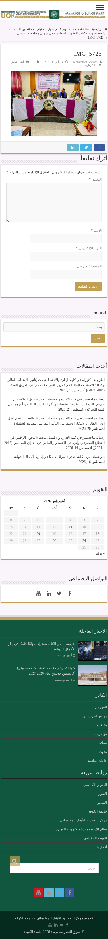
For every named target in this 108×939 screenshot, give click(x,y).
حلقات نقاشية (97, 761)
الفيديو (102, 803)
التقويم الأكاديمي (95, 785)
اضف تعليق (17, 61)
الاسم (96, 231)
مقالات (102, 725)
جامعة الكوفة (97, 811)
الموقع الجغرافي (95, 838)
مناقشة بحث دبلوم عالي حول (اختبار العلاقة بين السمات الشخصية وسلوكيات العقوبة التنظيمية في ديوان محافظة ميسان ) (58, 33)
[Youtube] (38, 593)
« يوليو (100, 553)
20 (38, 534)
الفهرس (101, 707)
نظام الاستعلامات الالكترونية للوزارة (81, 829)
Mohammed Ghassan (85, 61)
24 (84, 541)
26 (54, 541)
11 (70, 527)
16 (97, 534)
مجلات (102, 743)
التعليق (95, 179)
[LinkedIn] (49, 593)
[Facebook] (69, 593)
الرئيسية (97, 29)
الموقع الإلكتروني (89, 266)
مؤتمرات (100, 734)
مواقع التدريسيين (95, 716)
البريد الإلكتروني (89, 248)
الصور (102, 794)
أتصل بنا (101, 847)
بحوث (103, 752)
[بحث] (15, 861)
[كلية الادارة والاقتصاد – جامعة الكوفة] (54, 15)
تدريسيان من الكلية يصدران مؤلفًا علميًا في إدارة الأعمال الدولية (59, 457)
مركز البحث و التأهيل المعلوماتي (83, 820)
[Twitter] (59, 593)
